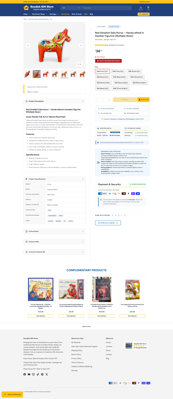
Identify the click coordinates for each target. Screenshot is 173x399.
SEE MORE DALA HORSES (106, 223)
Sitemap (74, 370)
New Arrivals (77, 14)
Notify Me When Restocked (110, 61)
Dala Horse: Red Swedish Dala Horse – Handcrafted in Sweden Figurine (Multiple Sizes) (41, 19)
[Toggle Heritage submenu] (58, 14)
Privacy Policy (76, 358)
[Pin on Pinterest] (119, 215)
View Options (40, 316)
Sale (85, 14)
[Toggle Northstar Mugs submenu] (46, 14)
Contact (109, 354)
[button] (148, 8)
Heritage (53, 14)
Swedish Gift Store (33, 391)
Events (108, 342)
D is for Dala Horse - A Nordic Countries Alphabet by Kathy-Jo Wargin (41, 306)
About (108, 350)
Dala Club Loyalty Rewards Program (84, 346)
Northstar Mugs (38, 14)
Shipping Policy (77, 350)
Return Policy (76, 354)
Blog (91, 14)
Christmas (65, 14)
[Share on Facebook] (113, 215)
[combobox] (96, 8)
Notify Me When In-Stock (144, 99)
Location (109, 346)
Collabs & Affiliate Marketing (81, 366)
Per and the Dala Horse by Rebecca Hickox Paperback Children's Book (71, 305)
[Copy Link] (125, 215)
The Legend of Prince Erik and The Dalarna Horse (132, 305)
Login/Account (144, 2)
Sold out (125, 100)
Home (25, 19)
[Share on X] (116, 215)
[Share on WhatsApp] (122, 215)
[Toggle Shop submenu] (29, 14)
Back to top (87, 326)
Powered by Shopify (44, 391)
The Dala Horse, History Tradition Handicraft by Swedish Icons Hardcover (102, 306)
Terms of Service (77, 362)
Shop (25, 14)
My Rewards (75, 342)
